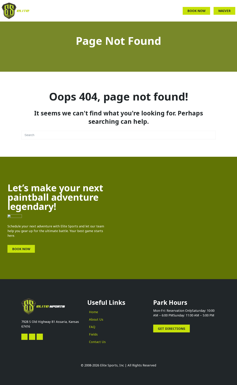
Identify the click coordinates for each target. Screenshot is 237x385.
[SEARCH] (211, 135)
